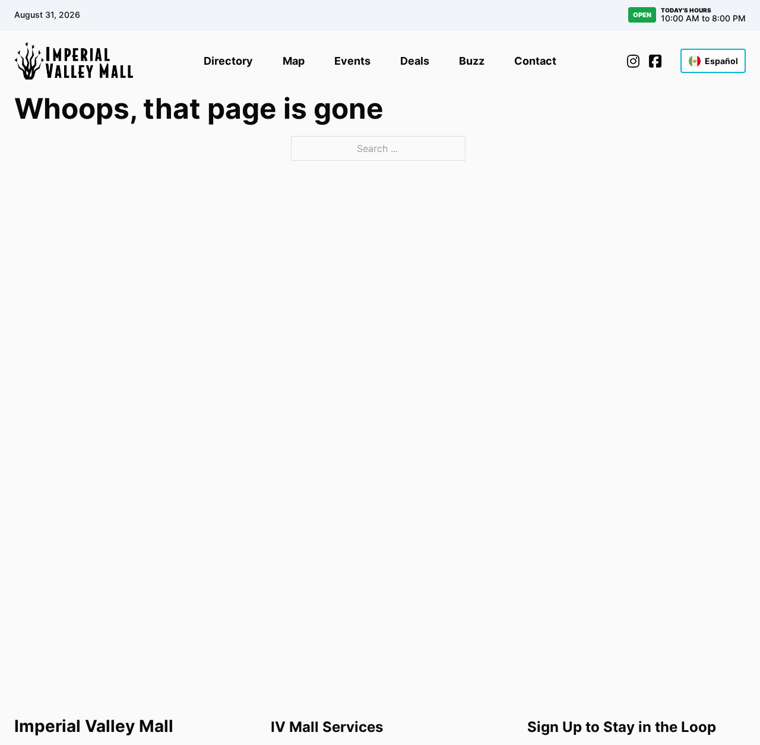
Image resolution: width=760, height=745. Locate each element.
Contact (535, 61)
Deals (414, 61)
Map (294, 61)
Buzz (471, 61)
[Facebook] (655, 61)
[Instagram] (633, 61)
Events (352, 61)
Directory (228, 61)
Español (721, 61)
